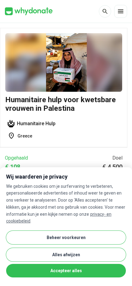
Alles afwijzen (66, 254)
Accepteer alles (66, 270)
